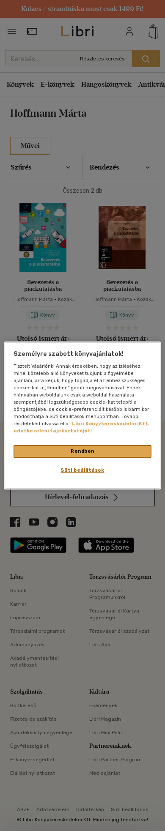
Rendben (82, 451)
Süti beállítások (82, 470)
